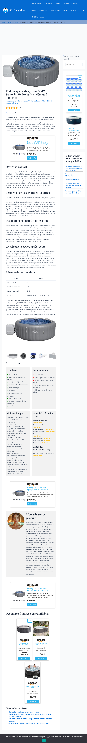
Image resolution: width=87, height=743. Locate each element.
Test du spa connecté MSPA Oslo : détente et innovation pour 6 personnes (74, 168)
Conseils (57, 3)
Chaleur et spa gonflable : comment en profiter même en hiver (29, 723)
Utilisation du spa (22, 101)
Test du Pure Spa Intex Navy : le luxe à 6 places (24, 712)
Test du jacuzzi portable (72, 179)
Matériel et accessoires (39, 17)
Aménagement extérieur (39, 10)
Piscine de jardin (55, 10)
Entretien (66, 3)
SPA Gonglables (17, 10)
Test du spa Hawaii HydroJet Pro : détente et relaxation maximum (74, 185)
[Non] (85, 738)
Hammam (73, 10)
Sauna (65, 10)
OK (44, 740)
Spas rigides (48, 3)
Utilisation (74, 3)
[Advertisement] (43, 37)
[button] (83, 10)
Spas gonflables (37, 3)
